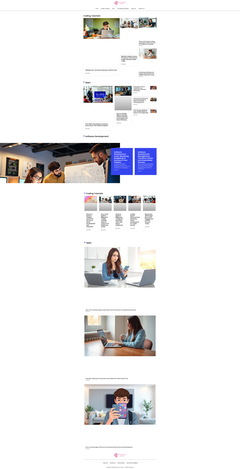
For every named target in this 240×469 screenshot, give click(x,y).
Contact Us (141, 8)
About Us (133, 8)
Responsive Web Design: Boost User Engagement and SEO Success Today (149, 218)
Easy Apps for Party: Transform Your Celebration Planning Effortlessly (139, 88)
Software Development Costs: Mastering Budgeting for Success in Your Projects (121, 157)
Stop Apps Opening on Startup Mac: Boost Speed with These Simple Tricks (107, 378)
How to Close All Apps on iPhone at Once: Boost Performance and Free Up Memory (109, 447)
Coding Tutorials (105, 8)
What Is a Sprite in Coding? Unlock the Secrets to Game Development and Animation (90, 220)
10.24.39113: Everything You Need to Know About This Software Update (96, 124)
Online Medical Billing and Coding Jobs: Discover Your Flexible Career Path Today (146, 74)
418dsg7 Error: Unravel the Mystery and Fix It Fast (101, 70)
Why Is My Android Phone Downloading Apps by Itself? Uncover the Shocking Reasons (140, 100)
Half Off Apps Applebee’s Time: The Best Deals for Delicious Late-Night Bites (140, 111)
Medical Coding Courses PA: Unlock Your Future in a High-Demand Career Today (129, 58)
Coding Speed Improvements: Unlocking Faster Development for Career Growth (135, 219)
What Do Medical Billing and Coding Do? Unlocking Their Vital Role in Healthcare (119, 219)
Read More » (87, 73)
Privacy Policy (121, 463)
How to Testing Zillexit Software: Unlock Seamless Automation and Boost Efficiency (122, 117)
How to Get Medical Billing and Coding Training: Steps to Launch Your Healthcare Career (105, 220)
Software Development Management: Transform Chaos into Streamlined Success (145, 157)
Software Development (123, 8)
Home (97, 8)
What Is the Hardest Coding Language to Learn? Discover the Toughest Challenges (147, 43)
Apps (113, 8)
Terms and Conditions (132, 463)
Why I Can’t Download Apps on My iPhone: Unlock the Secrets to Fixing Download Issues (111, 310)
